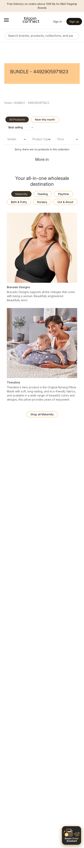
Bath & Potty (19, 202)
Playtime (63, 194)
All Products (17, 119)
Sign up (74, 21)
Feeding (43, 194)
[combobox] (42, 35)
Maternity (21, 194)
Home (8, 102)
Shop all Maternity (42, 414)
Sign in (57, 21)
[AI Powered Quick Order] (71, 835)
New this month (45, 119)
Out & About (65, 202)
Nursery (42, 202)
